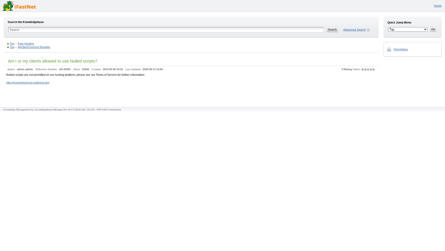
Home (438, 5)
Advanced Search (354, 29)
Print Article (401, 49)
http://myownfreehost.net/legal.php (27, 82)
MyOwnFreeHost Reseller (34, 47)
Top (12, 43)
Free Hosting (26, 43)
